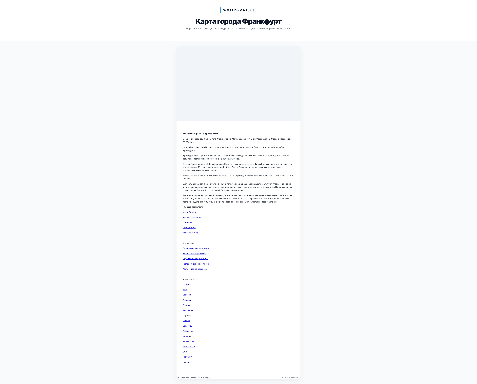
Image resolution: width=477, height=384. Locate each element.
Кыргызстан (189, 346)
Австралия (188, 310)
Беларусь (187, 326)
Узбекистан (188, 341)
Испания (187, 362)
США (185, 351)
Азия (185, 289)
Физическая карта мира (194, 253)
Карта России (189, 212)
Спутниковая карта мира (195, 258)
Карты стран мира (192, 217)
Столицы (187, 222)
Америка (187, 300)
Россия (186, 320)
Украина (187, 336)
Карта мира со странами (195, 269)
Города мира (189, 227)
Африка (186, 284)
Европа (186, 305)
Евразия (187, 295)
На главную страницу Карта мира (193, 377)
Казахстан (188, 331)
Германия (187, 357)
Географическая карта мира (197, 264)
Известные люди (191, 232)
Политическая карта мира (196, 248)
